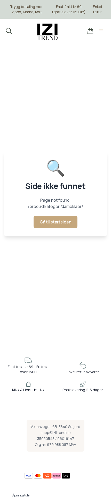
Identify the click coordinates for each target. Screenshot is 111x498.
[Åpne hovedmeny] (102, 31)
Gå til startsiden (55, 222)
